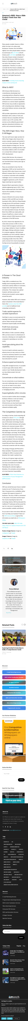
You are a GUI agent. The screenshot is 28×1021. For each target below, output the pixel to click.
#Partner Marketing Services (10, 869)
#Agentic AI (6, 841)
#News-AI (21, 859)
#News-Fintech (7, 862)
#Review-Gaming (7, 872)
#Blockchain (18, 844)
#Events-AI (6, 849)
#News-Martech (7, 867)
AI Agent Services (7, 915)
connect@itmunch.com (15, 830)
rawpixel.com (5, 538)
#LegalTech (21, 854)
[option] (14, 642)
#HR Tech (12, 851)
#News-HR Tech (7, 864)
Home (4, 9)
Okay (4, 1018)
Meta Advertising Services (9, 906)
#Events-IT (13, 849)
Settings (16, 1018)
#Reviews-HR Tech (18, 874)
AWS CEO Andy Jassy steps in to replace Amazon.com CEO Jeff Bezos (14, 525)
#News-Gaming (16, 862)
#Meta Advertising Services (10, 859)
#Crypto (5, 846)
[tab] (19, 946)
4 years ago (11, 22)
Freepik (13, 533)
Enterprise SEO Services (9, 909)
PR (7, 9)
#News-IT (15, 864)
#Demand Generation (14, 846)
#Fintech (21, 849)
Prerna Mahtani (5, 22)
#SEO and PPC (6, 879)
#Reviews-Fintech (8, 874)
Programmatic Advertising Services (12, 900)
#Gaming (5, 851)
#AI (12, 841)
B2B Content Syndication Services (11, 903)
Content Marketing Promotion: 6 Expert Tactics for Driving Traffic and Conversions (15, 561)
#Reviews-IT (6, 877)
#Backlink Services (8, 844)
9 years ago (12, 963)
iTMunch (4, 652)
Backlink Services (7, 918)
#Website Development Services (11, 884)
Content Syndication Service (14, 558)
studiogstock (5, 533)
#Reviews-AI (16, 872)
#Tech (20, 879)
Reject (10, 1018)
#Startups (14, 879)
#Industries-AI (20, 851)
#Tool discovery (7, 882)
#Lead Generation (12, 854)
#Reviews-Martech (16, 877)
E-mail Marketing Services (9, 896)
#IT (4, 854)
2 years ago (8, 652)
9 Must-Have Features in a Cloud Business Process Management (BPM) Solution (13, 476)
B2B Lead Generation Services (10, 912)
